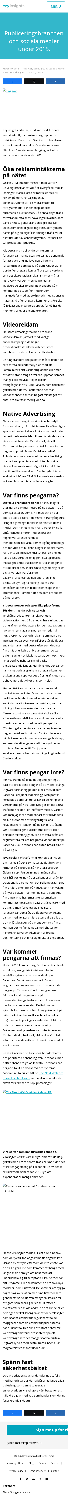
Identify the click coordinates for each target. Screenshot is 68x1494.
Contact (55, 1471)
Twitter (40, 72)
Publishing (15, 72)
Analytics (27, 68)
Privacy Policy (16, 1471)
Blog (31, 1463)
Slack (6, 1492)
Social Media (28, 72)
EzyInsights (39, 68)
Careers (55, 1463)
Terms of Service (37, 1471)
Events (42, 1463)
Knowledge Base (15, 1463)
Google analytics (20, 1492)
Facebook (51, 68)
